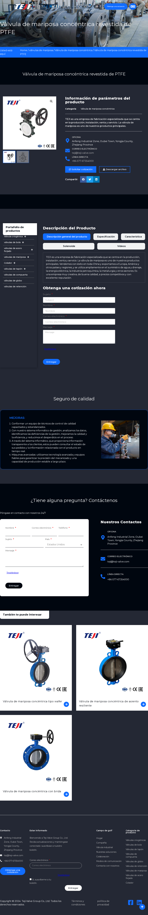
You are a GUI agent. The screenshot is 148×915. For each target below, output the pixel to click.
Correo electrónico (84, 149)
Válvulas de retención (136, 866)
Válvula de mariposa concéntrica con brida (32, 791)
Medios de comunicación (109, 861)
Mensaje (48, 327)
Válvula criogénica (13, 236)
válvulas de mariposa (41, 50)
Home (23, 50)
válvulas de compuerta (15, 274)
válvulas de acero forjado (13, 249)
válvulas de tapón (13, 269)
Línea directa (80, 157)
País (47, 539)
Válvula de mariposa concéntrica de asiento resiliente (109, 703)
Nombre (48, 305)
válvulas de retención (15, 286)
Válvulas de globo (134, 861)
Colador (8, 263)
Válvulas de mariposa (136, 870)
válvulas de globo (13, 280)
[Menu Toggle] (96, 6)
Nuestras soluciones (106, 852)
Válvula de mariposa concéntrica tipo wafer (32, 701)
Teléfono (63, 528)
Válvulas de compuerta (131, 855)
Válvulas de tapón (134, 849)
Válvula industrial (104, 847)
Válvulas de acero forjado (134, 876)
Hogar (99, 838)
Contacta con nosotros (107, 865)
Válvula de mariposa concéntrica (73, 50)
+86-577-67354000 (83, 161)
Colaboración (102, 856)
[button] (114, 169)
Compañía (101, 842)
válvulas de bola (12, 242)
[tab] (66, 236)
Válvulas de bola (134, 844)
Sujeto (47, 294)
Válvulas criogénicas (136, 840)
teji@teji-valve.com (83, 153)
